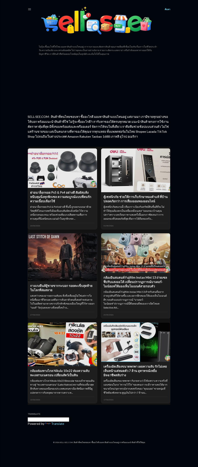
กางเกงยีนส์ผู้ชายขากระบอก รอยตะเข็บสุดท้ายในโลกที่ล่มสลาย (61, 288)
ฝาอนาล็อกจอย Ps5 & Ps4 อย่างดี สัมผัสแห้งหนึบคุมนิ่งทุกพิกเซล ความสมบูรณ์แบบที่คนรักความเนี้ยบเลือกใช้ (60, 197)
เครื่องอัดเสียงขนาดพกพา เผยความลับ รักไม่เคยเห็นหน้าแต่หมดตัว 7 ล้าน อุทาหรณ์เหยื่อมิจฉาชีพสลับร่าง (135, 370)
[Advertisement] (99, 85)
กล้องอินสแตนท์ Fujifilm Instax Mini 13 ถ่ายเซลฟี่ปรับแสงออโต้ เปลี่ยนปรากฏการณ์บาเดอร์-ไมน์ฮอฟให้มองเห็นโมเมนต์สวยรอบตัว (135, 282)
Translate (57, 423)
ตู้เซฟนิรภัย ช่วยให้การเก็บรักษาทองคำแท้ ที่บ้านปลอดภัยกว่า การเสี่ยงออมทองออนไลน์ (135, 199)
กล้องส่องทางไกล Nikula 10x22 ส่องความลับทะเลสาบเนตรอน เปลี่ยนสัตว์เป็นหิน (60, 373)
